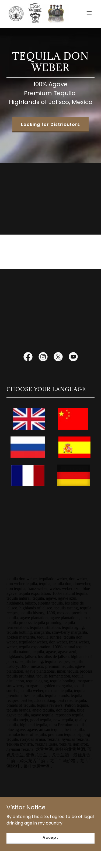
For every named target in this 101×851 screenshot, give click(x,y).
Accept (50, 837)
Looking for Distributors (50, 124)
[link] (37, 13)
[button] (89, 13)
